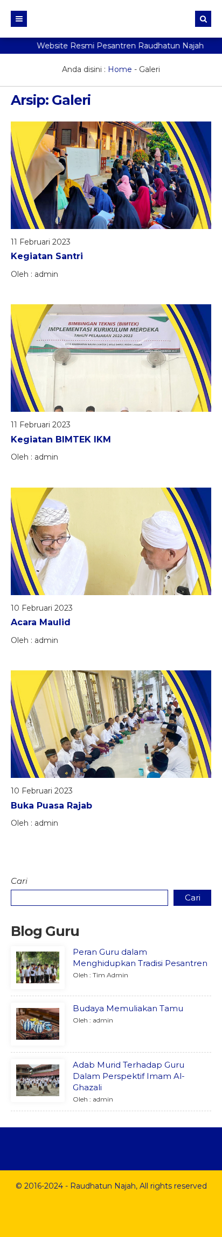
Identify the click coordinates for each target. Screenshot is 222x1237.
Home (120, 69)
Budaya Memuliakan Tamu (128, 1008)
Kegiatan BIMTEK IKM (61, 439)
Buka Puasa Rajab (51, 805)
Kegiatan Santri (47, 256)
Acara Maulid (41, 622)
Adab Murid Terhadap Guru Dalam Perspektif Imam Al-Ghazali (129, 1076)
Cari (19, 881)
